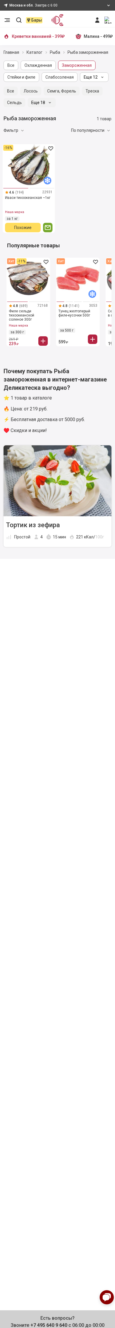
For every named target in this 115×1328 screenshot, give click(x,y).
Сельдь (14, 102)
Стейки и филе (21, 77)
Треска (92, 91)
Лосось (31, 91)
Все (10, 65)
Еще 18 (38, 102)
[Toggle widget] (107, 1297)
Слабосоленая (59, 77)
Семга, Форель (61, 91)
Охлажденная (38, 65)
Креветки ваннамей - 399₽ (38, 36)
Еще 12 (91, 77)
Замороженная (77, 65)
